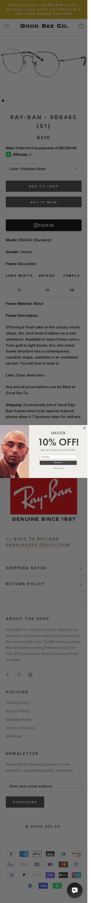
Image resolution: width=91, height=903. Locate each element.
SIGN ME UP (58, 463)
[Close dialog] (84, 428)
